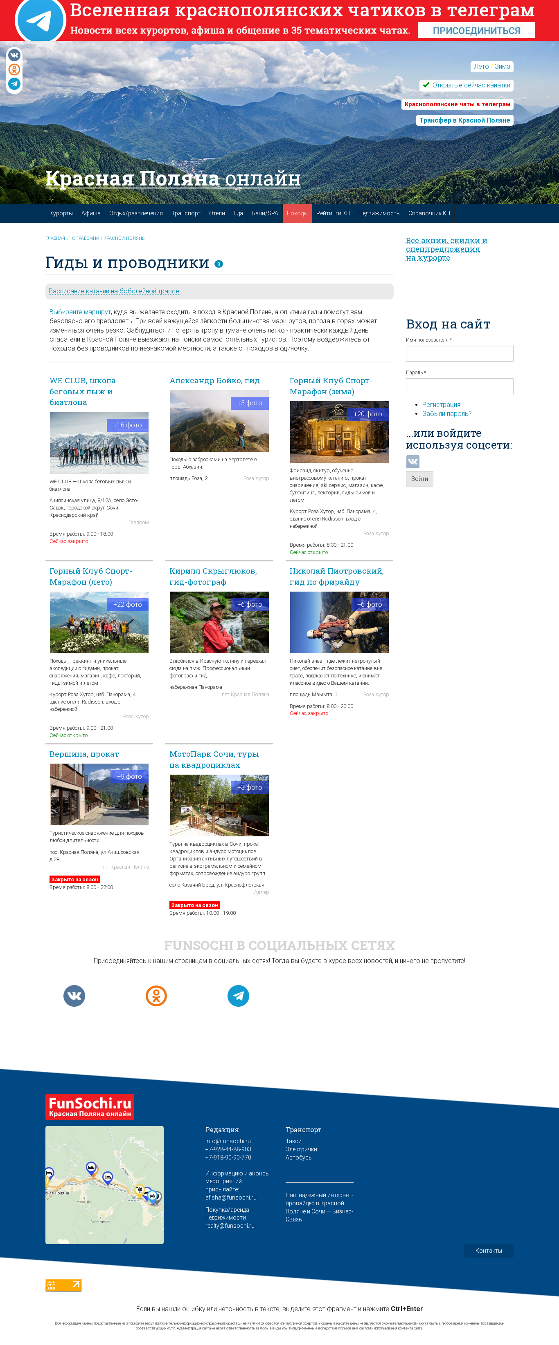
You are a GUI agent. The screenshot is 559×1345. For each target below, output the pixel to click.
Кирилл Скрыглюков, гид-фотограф (213, 576)
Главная (55, 238)
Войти (419, 479)
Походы (297, 213)
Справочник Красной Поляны (109, 238)
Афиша (91, 213)
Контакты (489, 1250)
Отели (217, 213)
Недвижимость (379, 213)
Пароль (416, 372)
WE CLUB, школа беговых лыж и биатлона (83, 391)
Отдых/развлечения (136, 213)
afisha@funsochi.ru (231, 1197)
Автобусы (299, 1157)
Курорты (61, 213)
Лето (481, 66)
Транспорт (186, 213)
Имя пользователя (429, 340)
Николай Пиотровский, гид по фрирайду (337, 576)
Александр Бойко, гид (214, 380)
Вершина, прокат (84, 753)
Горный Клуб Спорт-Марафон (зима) (331, 385)
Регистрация (441, 405)
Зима (502, 66)
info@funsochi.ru (228, 1141)
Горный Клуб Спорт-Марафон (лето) (91, 576)
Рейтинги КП (333, 213)
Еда (238, 213)
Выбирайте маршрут (80, 312)
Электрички (301, 1149)
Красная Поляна (173, 177)
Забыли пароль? (447, 414)
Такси (294, 1141)
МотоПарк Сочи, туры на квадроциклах (214, 759)
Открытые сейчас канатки (470, 85)
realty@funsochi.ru (230, 1225)
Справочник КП (429, 213)
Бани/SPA (265, 213)
